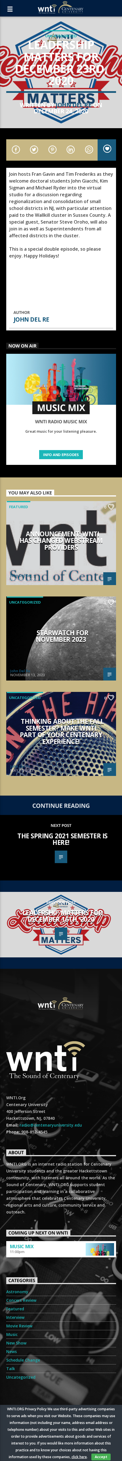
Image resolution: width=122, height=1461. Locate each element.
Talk (10, 1368)
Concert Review (21, 1300)
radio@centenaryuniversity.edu (51, 1125)
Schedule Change (23, 1360)
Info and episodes (61, 454)
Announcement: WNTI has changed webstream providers (61, 541)
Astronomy (17, 1291)
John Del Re (73, 105)
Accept (101, 1456)
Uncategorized (61, 35)
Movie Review (19, 1326)
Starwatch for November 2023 (62, 636)
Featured (18, 506)
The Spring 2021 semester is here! (62, 839)
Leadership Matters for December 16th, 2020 (62, 916)
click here (79, 1456)
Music (12, 1334)
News (11, 1351)
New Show (16, 1343)
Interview (15, 1317)
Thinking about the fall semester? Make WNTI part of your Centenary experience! (62, 731)
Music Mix (22, 1246)
